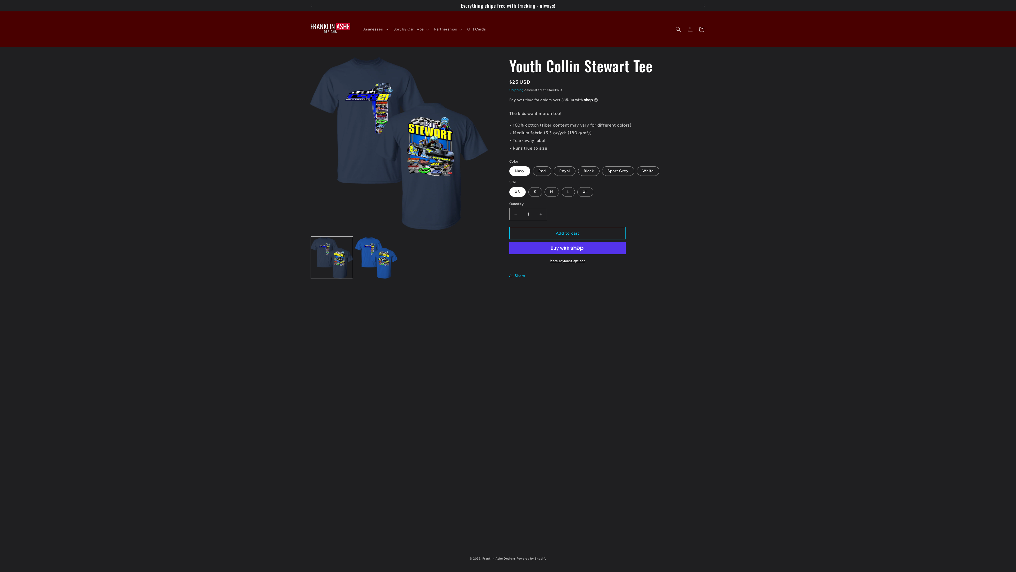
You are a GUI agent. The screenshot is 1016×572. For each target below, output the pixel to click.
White (648, 171)
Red (542, 171)
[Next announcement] (704, 6)
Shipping (516, 90)
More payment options (567, 261)
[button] (374, 29)
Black (589, 171)
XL (585, 192)
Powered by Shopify (532, 558)
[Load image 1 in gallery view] (332, 258)
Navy (520, 171)
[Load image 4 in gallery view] (376, 258)
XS (517, 192)
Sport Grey (618, 171)
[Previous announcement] (311, 6)
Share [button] (520, 276)
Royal (564, 171)
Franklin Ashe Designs (499, 558)
